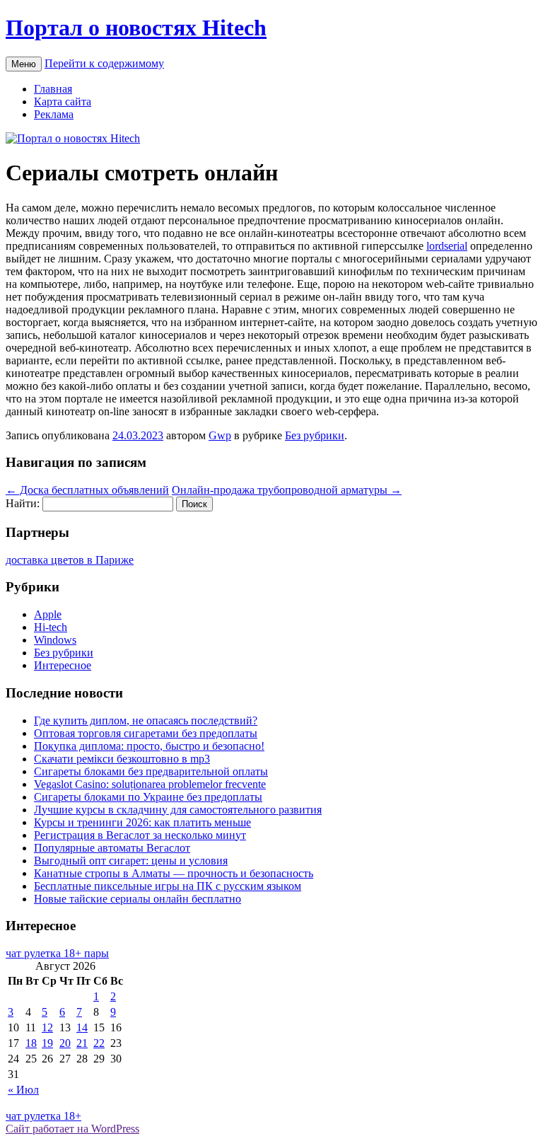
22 (99, 1043)
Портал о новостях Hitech (136, 27)
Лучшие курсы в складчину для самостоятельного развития (178, 810)
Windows (55, 640)
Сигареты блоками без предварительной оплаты (151, 771)
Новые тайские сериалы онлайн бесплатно (137, 899)
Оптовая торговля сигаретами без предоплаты (145, 733)
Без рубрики (314, 435)
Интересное (62, 665)
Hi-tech (50, 627)
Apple (48, 614)
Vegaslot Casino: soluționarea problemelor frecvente (150, 784)
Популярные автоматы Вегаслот (112, 848)
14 (82, 1027)
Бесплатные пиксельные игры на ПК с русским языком (167, 886)
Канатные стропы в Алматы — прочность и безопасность (173, 873)
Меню (23, 64)
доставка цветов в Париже (70, 560)
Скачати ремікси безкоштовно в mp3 (122, 759)
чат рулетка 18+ (43, 1116)
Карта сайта (62, 101)
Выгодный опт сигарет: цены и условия (131, 861)
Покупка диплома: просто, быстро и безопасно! (149, 746)
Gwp (220, 435)
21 (82, 1043)
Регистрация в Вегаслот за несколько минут (140, 835)
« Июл (23, 1090)
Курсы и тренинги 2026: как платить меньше (142, 822)
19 (47, 1043)
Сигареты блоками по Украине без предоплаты (148, 797)
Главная (53, 89)
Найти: (23, 503)
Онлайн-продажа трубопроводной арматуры (287, 490)
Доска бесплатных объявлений (87, 490)
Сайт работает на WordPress (72, 1129)
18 (31, 1043)
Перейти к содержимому (104, 63)
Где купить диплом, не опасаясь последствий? (145, 720)
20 (65, 1043)
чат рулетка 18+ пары (57, 953)
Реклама (54, 114)
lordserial (446, 246)
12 (47, 1027)
